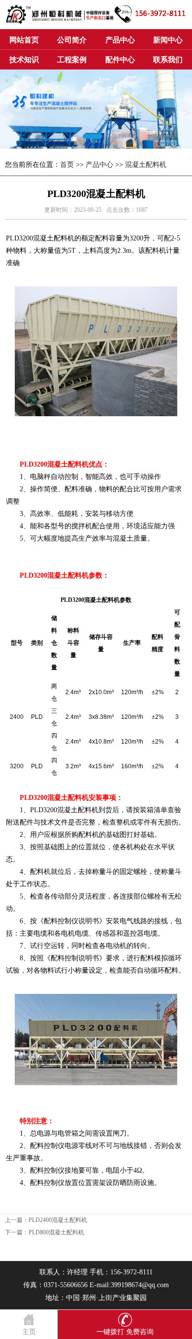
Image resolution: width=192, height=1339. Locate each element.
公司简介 (72, 40)
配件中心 (120, 60)
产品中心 (120, 40)
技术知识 (24, 60)
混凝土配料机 (145, 164)
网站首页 (24, 40)
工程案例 (72, 60)
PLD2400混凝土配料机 (58, 1220)
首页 (67, 164)
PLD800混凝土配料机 (56, 1232)
